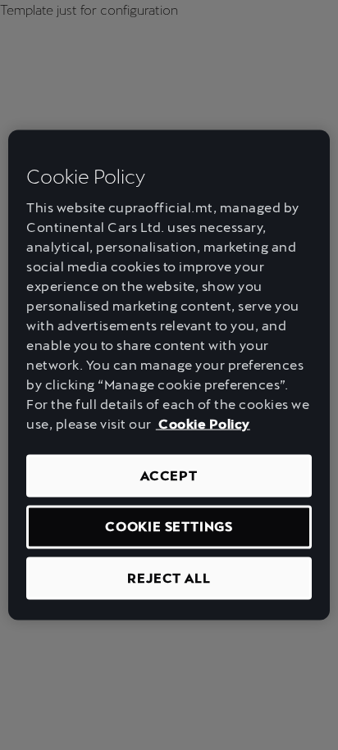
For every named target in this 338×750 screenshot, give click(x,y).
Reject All (168, 577)
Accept (169, 476)
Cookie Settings (169, 526)
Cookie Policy (203, 424)
